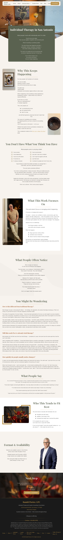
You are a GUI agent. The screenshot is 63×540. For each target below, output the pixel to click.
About (9, 533)
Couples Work (22, 533)
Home (3, 533)
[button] (26, 3)
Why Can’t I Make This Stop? (31, 533)
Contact (48, 533)
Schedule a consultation (31, 492)
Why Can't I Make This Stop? (38, 131)
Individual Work (15, 533)
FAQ (43, 533)
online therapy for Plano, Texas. (17, 460)
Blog (38, 533)
